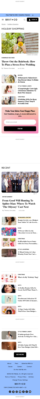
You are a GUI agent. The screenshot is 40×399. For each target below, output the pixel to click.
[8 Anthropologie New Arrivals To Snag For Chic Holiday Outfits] (9, 335)
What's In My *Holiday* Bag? (28, 277)
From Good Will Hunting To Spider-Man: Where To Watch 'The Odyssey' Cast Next (18, 203)
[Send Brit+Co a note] (30, 392)
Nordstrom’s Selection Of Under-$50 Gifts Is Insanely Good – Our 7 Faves (27, 299)
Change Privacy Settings (20, 380)
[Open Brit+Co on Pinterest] (13, 392)
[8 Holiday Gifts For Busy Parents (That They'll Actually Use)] (9, 100)
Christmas (21, 97)
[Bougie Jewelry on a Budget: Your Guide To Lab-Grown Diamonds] (9, 221)
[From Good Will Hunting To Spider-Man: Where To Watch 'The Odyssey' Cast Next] (20, 182)
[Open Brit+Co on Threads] (23, 392)
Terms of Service (10, 377)
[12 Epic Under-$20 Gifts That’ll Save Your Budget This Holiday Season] (9, 310)
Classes (10, 366)
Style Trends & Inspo (24, 86)
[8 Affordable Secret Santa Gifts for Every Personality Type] (9, 242)
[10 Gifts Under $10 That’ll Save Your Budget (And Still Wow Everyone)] (9, 346)
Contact (29, 366)
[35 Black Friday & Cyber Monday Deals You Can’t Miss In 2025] (9, 253)
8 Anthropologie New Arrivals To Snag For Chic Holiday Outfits (27, 335)
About (9, 363)
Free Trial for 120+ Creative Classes (18, 15)
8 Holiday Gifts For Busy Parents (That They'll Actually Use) (27, 102)
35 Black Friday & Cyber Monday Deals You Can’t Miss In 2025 (27, 253)
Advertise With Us (27, 363)
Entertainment (7, 197)
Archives (31, 377)
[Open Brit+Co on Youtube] (20, 392)
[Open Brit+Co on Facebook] (10, 392)
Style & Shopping (23, 249)
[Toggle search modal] (24, 19)
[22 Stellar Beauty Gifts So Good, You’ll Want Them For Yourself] (9, 288)
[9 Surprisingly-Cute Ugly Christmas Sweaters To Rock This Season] (9, 89)
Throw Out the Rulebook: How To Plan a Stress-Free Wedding (18, 63)
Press (16, 363)
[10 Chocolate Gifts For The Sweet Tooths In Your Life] (9, 231)
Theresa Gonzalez (9, 68)
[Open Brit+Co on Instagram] (17, 392)
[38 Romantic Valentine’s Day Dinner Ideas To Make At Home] (9, 78)
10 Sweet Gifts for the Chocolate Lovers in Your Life (27, 232)
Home (4, 24)
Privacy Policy (22, 377)
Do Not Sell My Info (20, 369)
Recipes (20, 75)
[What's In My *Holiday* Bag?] (9, 278)
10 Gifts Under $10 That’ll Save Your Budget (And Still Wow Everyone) (28, 346)
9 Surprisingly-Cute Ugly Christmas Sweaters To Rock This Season (27, 91)
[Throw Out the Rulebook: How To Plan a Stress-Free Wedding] (20, 43)
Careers (19, 366)
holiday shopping (12, 24)
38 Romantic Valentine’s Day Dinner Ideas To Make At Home (28, 80)
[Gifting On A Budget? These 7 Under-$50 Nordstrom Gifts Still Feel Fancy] (9, 299)
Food (19, 228)
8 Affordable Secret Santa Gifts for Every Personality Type (27, 242)
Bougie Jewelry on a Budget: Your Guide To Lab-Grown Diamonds (28, 221)
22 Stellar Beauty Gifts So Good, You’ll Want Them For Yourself (28, 289)
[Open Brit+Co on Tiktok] (27, 392)
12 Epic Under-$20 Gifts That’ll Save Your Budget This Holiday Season (27, 310)
